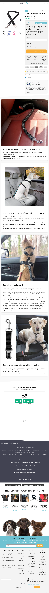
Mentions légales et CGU (42, 556)
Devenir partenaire (21, 571)
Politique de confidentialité (42, 571)
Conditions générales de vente (42, 561)
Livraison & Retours (31, 74)
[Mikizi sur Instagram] (24, 584)
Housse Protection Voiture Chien (33, 485)
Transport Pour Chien (13, 485)
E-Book (21, 560)
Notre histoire (21, 555)
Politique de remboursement (43, 565)
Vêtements (32, 566)
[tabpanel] (3, 33)
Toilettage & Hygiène (32, 554)
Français (4, 579)
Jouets (31, 568)
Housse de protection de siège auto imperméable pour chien (43, 506)
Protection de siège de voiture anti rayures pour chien (15, 506)
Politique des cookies (42, 575)
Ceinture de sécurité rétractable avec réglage (34, 505)
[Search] (44, 3)
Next (20, 20)
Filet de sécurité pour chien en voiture (24, 505)
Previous (2, 20)
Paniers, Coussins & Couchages (32, 560)
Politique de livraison (42, 568)
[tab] (24, 447)
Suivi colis (21, 562)
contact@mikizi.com (9, 554)
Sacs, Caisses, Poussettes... (31, 572)
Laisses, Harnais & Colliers (31, 557)
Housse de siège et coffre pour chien (5, 504)
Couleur (28, 37)
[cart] (47, 3)
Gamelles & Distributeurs (31, 564)
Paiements (29, 77)
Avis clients (21, 553)
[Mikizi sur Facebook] (19, 584)
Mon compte (21, 573)
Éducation (31, 570)
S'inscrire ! (39, 545)
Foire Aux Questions (21, 564)
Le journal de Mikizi (21, 557)
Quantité (28, 43)
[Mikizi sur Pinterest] (22, 584)
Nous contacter (21, 567)
